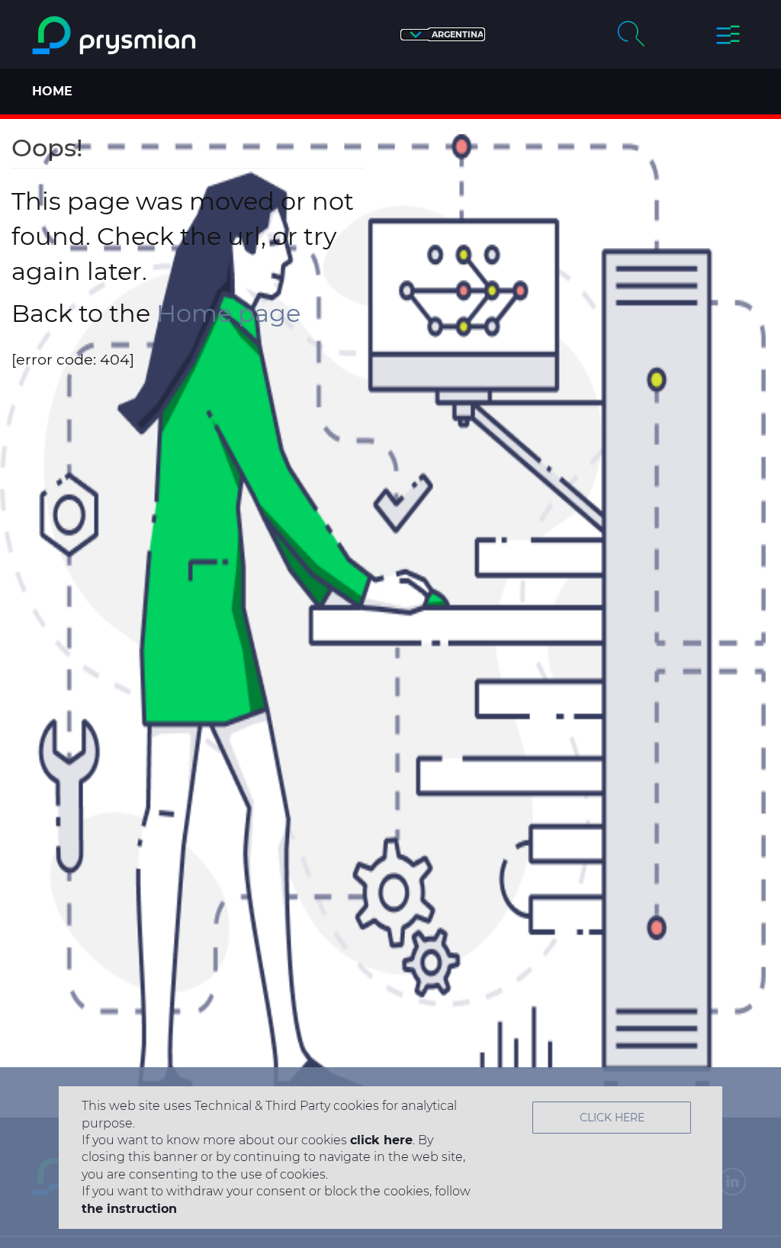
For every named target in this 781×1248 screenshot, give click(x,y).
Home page (228, 313)
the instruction (129, 1208)
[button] (443, 35)
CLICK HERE (612, 1117)
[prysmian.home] (116, 35)
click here (381, 1140)
